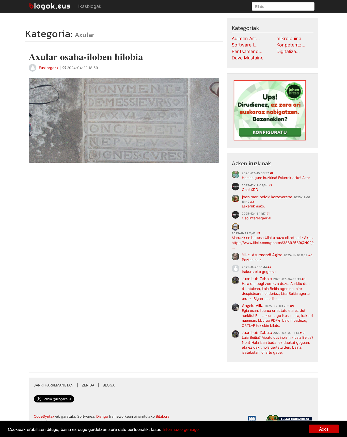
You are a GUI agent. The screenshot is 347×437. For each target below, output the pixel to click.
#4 (268, 213)
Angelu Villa (252, 305)
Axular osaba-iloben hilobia (86, 56)
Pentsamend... (247, 51)
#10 (302, 333)
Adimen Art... (246, 38)
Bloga (109, 385)
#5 (258, 233)
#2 (270, 185)
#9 (292, 306)
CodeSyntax (44, 416)
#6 (310, 255)
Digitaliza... (288, 51)
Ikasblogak (89, 6)
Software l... (245, 44)
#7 (269, 267)
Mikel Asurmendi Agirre (262, 255)
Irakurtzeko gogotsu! (259, 271)
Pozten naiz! (252, 259)
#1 (271, 173)
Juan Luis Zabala (257, 279)
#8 (304, 279)
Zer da (88, 385)
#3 (252, 201)
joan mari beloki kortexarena (267, 197)
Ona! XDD (250, 189)
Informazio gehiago (181, 429)
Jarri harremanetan (53, 385)
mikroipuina (288, 38)
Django (102, 416)
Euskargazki (49, 68)
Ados (324, 429)
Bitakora (162, 416)
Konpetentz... (290, 44)
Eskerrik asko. (253, 206)
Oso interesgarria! (256, 218)
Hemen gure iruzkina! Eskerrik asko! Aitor (276, 177)
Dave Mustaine (247, 57)
